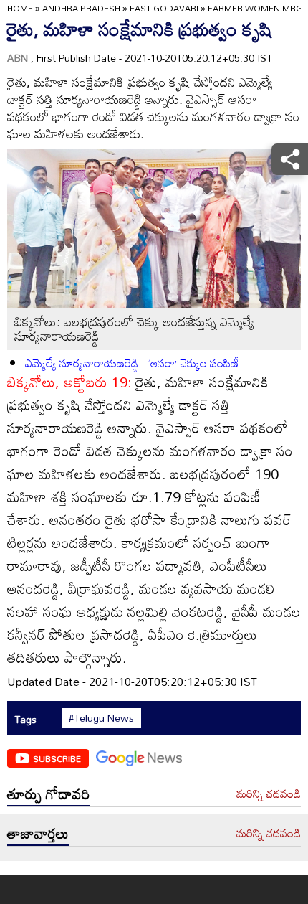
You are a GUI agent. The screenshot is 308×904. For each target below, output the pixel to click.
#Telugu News (101, 718)
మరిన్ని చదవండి (268, 794)
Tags (25, 719)
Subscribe (57, 758)
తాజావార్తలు (38, 832)
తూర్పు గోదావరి (48, 793)
